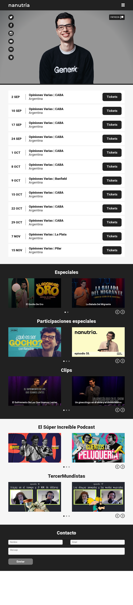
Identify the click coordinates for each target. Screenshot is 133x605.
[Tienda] (11, 57)
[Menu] (123, 4)
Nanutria (19, 5)
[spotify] (11, 49)
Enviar (21, 561)
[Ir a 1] (67, 312)
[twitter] (11, 17)
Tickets (112, 97)
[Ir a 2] (69, 361)
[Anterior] (117, 312)
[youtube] (11, 41)
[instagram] (11, 33)
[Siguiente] (123, 312)
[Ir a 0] (65, 312)
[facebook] (11, 25)
